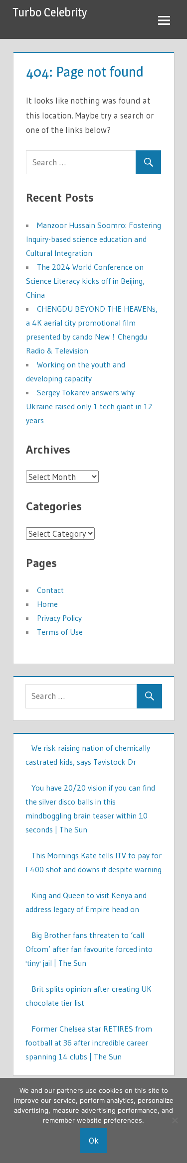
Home (47, 604)
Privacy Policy (59, 618)
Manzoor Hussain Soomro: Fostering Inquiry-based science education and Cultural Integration (93, 239)
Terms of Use (60, 632)
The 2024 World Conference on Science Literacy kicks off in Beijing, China (85, 281)
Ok (94, 1140)
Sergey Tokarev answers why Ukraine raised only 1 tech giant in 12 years (89, 406)
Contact (50, 590)
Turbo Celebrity (50, 12)
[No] (175, 1120)
